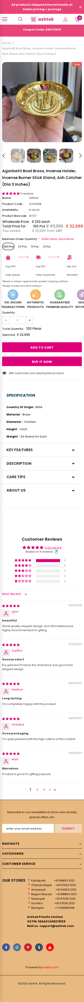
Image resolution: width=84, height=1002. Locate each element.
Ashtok (34, 198)
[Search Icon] (20, 19)
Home (6, 43)
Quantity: (9, 312)
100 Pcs (8, 246)
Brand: (6, 198)
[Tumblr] (39, 947)
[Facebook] (6, 947)
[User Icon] (65, 19)
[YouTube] (50, 947)
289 (11, 373)
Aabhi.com (51, 967)
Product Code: (12, 204)
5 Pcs (35, 246)
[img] (11, 606)
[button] (11, 193)
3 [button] (44, 790)
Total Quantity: (13, 329)
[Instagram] (17, 947)
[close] (80, 7)
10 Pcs (22, 246)
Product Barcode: (14, 216)
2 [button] (37, 790)
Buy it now (42, 362)
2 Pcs (46, 246)
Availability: (10, 210)
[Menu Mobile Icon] (4, 19)
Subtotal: (9, 335)
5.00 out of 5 (53, 548)
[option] (42, 102)
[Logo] (42, 19)
